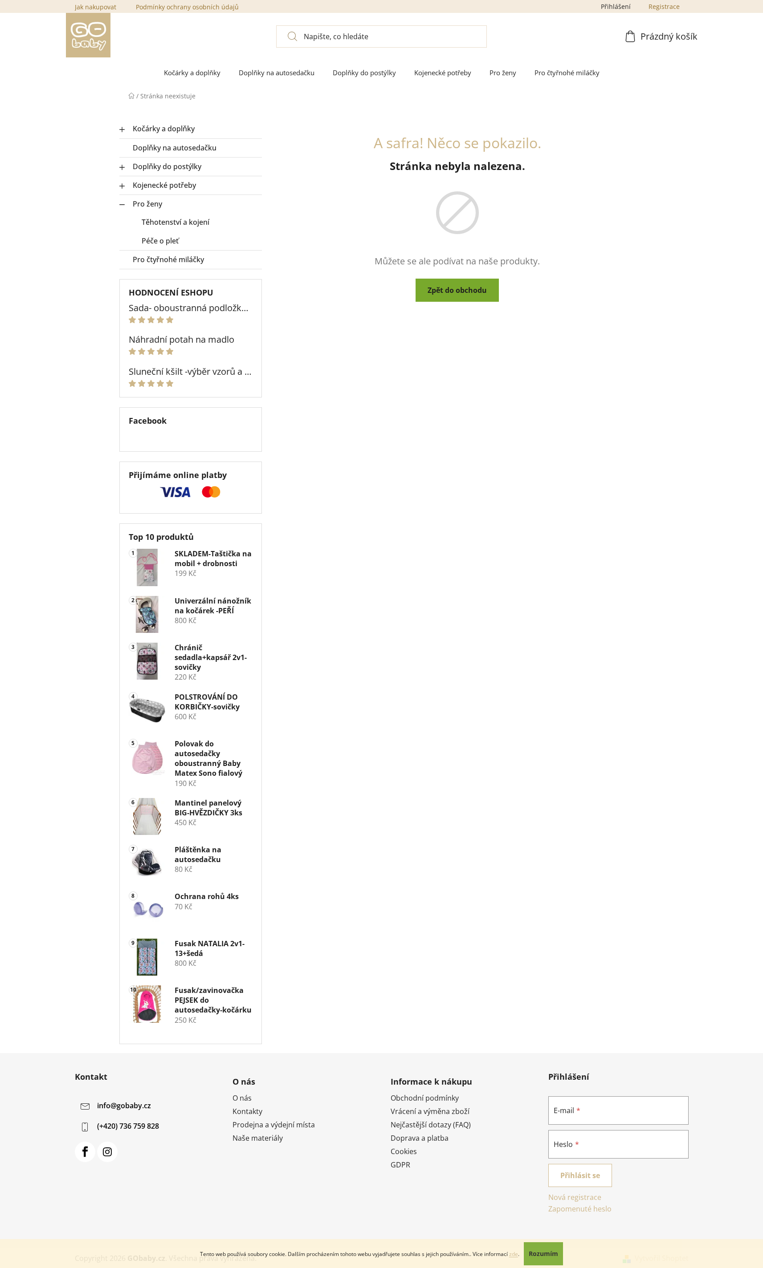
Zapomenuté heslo (580, 1209)
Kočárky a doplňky (164, 129)
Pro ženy (147, 204)
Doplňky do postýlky (167, 166)
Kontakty (247, 1111)
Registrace (664, 6)
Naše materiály (258, 1138)
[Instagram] (107, 1152)
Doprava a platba (420, 1138)
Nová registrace (574, 1197)
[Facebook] (85, 1152)
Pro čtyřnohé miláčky (168, 259)
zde (513, 1254)
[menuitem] (192, 73)
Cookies (404, 1151)
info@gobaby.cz (124, 1105)
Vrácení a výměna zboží (430, 1111)
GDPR (400, 1165)
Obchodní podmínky (425, 1098)
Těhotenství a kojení (175, 222)
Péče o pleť (160, 241)
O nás (242, 1098)
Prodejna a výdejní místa (274, 1125)
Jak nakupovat (95, 7)
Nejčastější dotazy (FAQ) (431, 1125)
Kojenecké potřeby (164, 185)
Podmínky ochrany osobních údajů (187, 7)
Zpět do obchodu (457, 290)
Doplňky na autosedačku (174, 148)
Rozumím (543, 1253)
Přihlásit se (580, 1175)
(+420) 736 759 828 (128, 1126)
